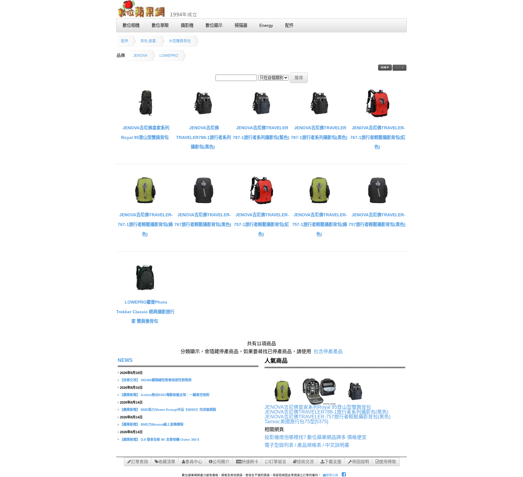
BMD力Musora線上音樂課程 (162, 424)
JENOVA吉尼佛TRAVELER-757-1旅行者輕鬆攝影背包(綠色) (319, 224)
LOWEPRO (169, 55)
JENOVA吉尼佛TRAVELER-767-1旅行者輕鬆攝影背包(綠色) (145, 224)
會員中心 (193, 461)
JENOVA (140, 55)
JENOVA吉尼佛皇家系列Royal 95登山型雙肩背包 (318, 407)
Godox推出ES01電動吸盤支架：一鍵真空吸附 (175, 395)
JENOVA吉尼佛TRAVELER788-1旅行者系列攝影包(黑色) (203, 137)
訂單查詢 (139, 461)
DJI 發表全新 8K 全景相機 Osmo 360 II (170, 439)
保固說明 (360, 461)
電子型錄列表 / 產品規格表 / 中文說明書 (307, 445)
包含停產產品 (328, 351)
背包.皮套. (148, 41)
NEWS (125, 360)
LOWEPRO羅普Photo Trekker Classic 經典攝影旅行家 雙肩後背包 (145, 312)
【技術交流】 (130, 380)
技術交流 (305, 461)
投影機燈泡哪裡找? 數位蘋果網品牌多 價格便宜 (316, 437)
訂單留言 (277, 461)
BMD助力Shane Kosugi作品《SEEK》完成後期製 (178, 409)
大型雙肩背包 (180, 41)
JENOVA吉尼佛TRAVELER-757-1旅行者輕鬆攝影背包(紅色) (261, 224)
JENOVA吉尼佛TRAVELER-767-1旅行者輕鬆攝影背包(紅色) (377, 137)
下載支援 (332, 461)
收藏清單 (166, 461)
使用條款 (387, 461)
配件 (124, 41)
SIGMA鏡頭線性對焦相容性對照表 (166, 380)
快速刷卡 (250, 461)
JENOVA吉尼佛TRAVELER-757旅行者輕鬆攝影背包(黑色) (327, 416)
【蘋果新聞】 (130, 395)
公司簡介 (220, 461)
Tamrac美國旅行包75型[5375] (296, 421)
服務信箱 (332, 475)
